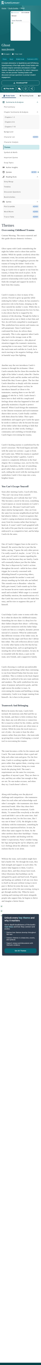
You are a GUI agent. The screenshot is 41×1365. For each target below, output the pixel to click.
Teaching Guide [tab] (27, 96)
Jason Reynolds (8, 49)
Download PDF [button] (21, 83)
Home (4, 8)
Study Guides (13, 8)
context (5, 395)
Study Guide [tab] (10, 96)
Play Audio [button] (10, 89)
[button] (19, 88)
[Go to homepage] (11, 2)
